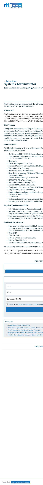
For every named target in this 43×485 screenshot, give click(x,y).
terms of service (25, 304)
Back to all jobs (10, 81)
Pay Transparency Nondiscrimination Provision (24, 330)
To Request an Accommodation (19, 325)
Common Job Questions (22, 482)
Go (13, 482)
